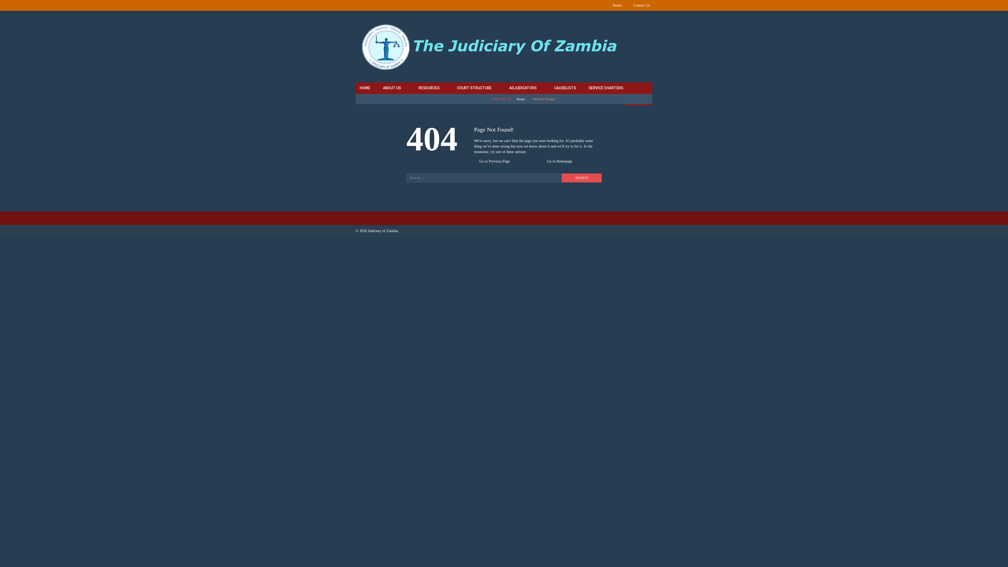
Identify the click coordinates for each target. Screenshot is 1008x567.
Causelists (565, 88)
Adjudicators (523, 88)
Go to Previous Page (494, 161)
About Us (392, 88)
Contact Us (641, 5)
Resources (428, 88)
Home (617, 5)
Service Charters (606, 88)
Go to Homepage (559, 161)
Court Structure (474, 88)
